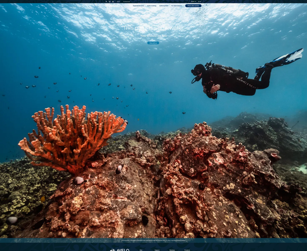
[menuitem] (199, 1)
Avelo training (151, 6)
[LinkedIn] (113, 1)
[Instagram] (109, 1)
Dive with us (153, 43)
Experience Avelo (138, 6)
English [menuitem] (193, 1)
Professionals (126, 1)
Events (118, 1)
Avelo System (163, 6)
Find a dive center (193, 6)
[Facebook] (106, 1)
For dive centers (176, 6)
